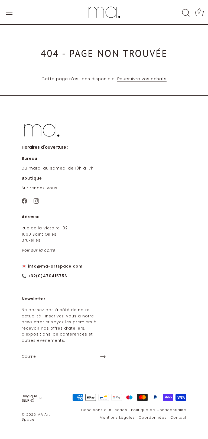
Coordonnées (153, 417)
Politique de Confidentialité (158, 410)
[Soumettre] (103, 356)
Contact (178, 417)
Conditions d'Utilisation (104, 410)
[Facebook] (24, 200)
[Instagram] (36, 200)
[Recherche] (186, 13)
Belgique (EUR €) (29, 398)
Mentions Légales (117, 417)
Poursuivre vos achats (142, 79)
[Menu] (9, 12)
